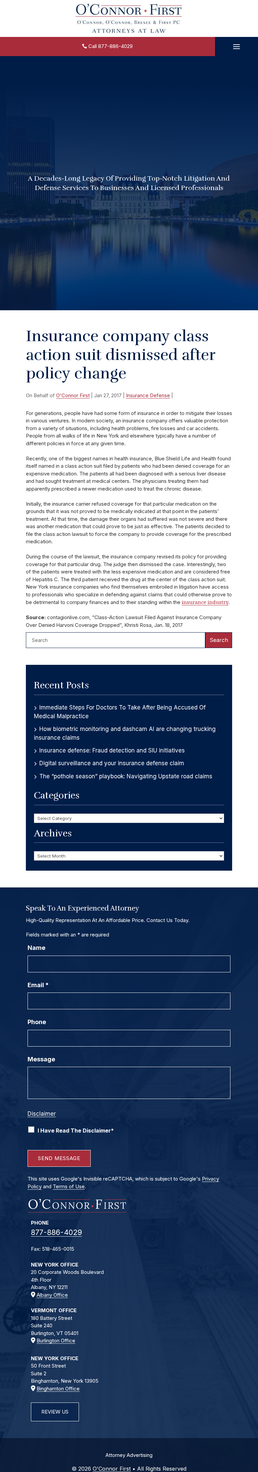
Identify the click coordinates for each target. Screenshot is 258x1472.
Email (38, 984)
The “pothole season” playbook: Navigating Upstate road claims (125, 776)
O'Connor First (73, 395)
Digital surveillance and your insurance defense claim (111, 763)
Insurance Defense (148, 395)
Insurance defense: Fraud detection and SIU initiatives (112, 750)
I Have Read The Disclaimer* (76, 1130)
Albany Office (52, 1295)
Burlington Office (56, 1340)
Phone (37, 1021)
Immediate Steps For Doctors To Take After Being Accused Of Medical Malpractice (120, 712)
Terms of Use (69, 1186)
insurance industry (205, 602)
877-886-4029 (115, 46)
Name (36, 947)
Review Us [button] (55, 1412)
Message (41, 1059)
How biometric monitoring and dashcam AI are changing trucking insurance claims (125, 733)
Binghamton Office (58, 1388)
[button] (236, 46)
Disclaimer (42, 1113)
